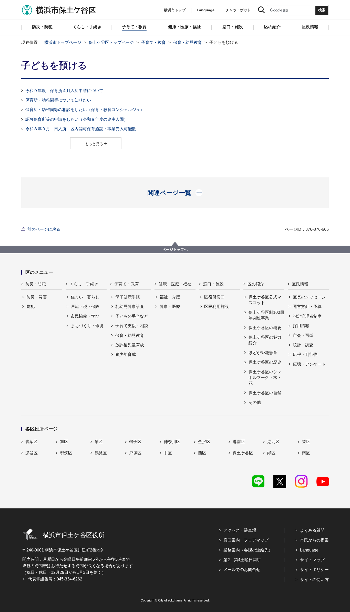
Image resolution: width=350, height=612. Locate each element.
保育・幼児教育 (187, 42)
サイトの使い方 (314, 579)
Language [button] (205, 10)
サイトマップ (312, 560)
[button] (175, 193)
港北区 (273, 441)
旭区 (64, 441)
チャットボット (238, 10)
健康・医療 (170, 306)
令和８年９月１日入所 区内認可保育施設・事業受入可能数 (80, 129)
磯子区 (135, 441)
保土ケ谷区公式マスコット (265, 300)
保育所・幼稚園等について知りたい (58, 100)
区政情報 (300, 284)
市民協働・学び (85, 316)
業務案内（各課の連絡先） (248, 550)
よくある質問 (312, 530)
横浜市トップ (175, 10)
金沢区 (204, 441)
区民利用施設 (216, 306)
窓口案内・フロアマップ (246, 540)
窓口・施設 (213, 284)
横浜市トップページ (62, 42)
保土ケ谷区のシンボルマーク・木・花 (265, 378)
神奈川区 (172, 441)
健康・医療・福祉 (175, 284)
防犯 (30, 306)
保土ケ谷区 (243, 453)
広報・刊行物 (305, 354)
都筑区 (66, 453)
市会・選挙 (303, 335)
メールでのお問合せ (241, 569)
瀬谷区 (31, 453)
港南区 (239, 441)
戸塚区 (135, 453)
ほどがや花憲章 (263, 352)
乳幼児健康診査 (129, 306)
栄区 (306, 441)
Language (309, 550)
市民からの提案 (314, 540)
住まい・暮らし (85, 297)
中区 (168, 453)
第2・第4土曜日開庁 (242, 560)
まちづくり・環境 (87, 326)
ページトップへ (175, 249)
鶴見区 (101, 453)
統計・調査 (303, 345)
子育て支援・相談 (131, 326)
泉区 (99, 441)
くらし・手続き (84, 284)
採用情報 (301, 326)
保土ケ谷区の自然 (265, 393)
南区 (306, 453)
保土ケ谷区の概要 (265, 328)
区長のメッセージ (309, 297)
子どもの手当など (131, 316)
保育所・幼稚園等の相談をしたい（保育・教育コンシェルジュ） (84, 109)
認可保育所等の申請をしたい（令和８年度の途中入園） (76, 119)
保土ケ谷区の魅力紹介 (265, 340)
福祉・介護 (170, 297)
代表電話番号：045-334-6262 (55, 579)
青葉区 (31, 441)
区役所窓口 (214, 297)
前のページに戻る (43, 229)
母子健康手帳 (127, 297)
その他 (255, 402)
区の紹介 (256, 284)
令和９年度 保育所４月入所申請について (64, 90)
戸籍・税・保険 (85, 306)
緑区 (271, 453)
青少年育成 (125, 354)
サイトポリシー (314, 569)
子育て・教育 (153, 42)
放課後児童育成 (129, 345)
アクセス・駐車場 (239, 530)
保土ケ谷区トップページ (111, 42)
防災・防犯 (35, 284)
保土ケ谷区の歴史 (265, 362)
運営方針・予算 (307, 306)
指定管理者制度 (307, 316)
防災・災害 (36, 297)
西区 (202, 453)
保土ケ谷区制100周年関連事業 (266, 315)
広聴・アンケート (309, 364)
